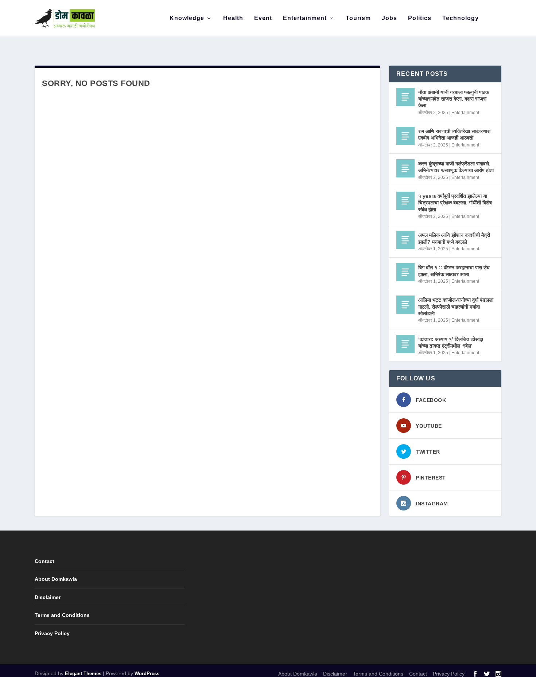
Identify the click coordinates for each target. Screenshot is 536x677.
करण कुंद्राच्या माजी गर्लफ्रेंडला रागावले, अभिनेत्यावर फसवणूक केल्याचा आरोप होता (456, 167)
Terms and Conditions (62, 615)
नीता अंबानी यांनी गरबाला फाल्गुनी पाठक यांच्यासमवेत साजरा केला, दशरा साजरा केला (453, 98)
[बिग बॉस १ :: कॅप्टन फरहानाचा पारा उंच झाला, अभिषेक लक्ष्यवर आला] (405, 272)
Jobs (389, 18)
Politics (419, 18)
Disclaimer (48, 597)
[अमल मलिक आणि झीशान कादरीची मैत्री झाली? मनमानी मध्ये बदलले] (405, 240)
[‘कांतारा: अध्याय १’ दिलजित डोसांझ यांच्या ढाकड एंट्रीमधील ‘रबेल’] (405, 344)
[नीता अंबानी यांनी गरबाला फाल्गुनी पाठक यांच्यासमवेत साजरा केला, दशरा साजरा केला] (405, 97)
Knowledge (187, 18)
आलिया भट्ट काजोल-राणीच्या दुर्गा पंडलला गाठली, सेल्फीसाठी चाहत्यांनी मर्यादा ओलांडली (455, 306)
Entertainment (305, 18)
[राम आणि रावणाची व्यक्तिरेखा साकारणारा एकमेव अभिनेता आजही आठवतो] (405, 136)
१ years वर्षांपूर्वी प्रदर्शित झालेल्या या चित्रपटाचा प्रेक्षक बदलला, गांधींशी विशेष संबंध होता (455, 202)
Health (233, 18)
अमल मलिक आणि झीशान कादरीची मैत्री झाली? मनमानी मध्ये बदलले (454, 238)
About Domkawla (56, 579)
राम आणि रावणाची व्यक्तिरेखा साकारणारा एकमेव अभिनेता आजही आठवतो (454, 134)
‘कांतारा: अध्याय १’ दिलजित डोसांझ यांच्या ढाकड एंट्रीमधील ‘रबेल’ (450, 342)
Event (263, 18)
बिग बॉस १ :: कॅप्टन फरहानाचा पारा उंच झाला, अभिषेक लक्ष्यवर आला (454, 271)
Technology (460, 18)
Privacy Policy (52, 633)
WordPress (147, 673)
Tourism (358, 18)
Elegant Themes (83, 673)
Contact (44, 561)
